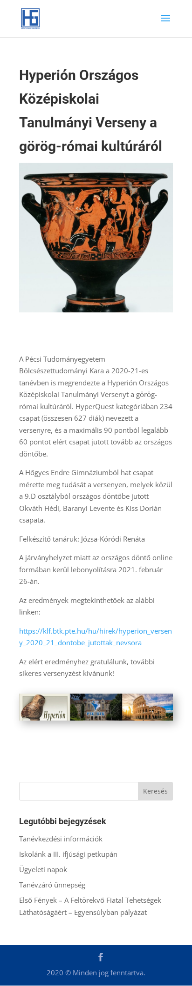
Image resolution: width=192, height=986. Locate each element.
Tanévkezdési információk (61, 838)
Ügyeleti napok (43, 869)
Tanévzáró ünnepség (52, 884)
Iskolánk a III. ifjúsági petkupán (68, 854)
